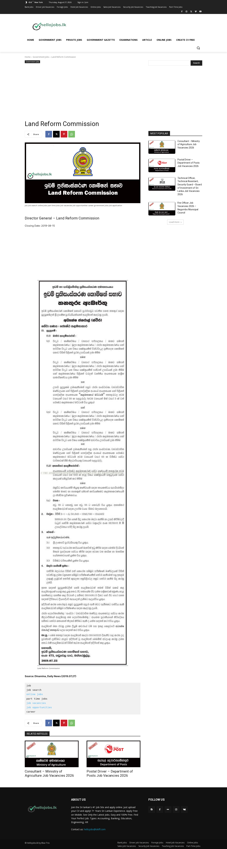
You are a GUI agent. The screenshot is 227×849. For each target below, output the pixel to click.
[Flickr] (168, 809)
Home (28, 57)
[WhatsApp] (71, 134)
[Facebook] (182, 12)
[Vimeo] (196, 12)
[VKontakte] (184, 809)
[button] (198, 48)
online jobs (34, 694)
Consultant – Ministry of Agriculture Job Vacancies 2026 (49, 773)
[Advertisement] (140, 26)
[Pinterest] (64, 134)
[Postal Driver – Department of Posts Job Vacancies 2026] (113, 754)
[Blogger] (151, 809)
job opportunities (39, 707)
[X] (191, 12)
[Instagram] (186, 12)
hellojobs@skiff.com (95, 829)
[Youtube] (200, 12)
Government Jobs (41, 57)
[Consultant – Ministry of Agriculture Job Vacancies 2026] (52, 754)
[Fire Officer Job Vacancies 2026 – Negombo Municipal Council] (161, 208)
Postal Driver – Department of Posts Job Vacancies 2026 (110, 773)
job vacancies (36, 703)
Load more (174, 222)
